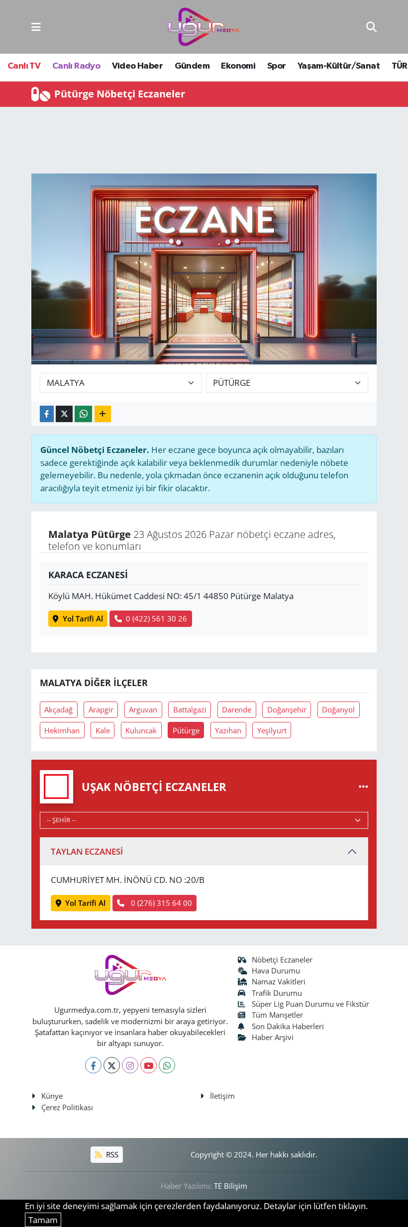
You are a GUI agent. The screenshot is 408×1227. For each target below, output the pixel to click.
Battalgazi (189, 709)
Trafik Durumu (277, 993)
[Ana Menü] (36, 26)
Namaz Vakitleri (279, 981)
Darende (236, 709)
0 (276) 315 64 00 (160, 903)
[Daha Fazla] (103, 414)
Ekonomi (238, 66)
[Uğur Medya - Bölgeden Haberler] (203, 27)
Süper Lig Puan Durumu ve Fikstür (310, 1004)
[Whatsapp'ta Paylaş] (83, 414)
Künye (52, 1096)
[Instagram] (130, 1065)
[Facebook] (93, 1065)
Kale (103, 730)
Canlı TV (23, 66)
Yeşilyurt (272, 730)
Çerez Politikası (67, 1107)
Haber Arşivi (273, 1037)
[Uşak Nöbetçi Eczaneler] (363, 786)
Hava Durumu (276, 970)
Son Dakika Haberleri (288, 1026)
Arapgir (101, 709)
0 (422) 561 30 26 (156, 618)
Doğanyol (338, 709)
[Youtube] (148, 1065)
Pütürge (186, 730)
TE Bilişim (230, 1186)
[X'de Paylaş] (64, 414)
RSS (111, 1154)
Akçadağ (58, 709)
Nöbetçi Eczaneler (282, 959)
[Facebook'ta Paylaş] (47, 414)
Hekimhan (62, 730)
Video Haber (137, 66)
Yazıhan (228, 730)
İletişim (222, 1096)
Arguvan (143, 709)
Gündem (192, 66)
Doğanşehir (286, 709)
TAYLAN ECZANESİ (87, 851)
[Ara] (371, 26)
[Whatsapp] (167, 1065)
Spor (276, 66)
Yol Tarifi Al (83, 618)
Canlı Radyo (76, 66)
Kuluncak (141, 730)
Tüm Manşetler (277, 1015)
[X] (111, 1065)
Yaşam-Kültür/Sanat (339, 66)
